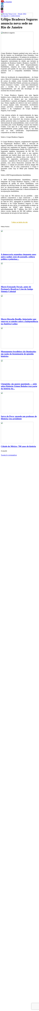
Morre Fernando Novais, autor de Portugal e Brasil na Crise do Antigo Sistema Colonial (17, 289)
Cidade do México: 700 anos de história (18, 446)
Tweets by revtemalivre (9, 455)
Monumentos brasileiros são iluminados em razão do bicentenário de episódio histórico (18, 353)
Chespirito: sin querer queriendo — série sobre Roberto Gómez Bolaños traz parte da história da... (19, 386)
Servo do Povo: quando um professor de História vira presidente (19, 417)
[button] (2, 2)
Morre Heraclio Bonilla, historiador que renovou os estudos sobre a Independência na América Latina (19, 321)
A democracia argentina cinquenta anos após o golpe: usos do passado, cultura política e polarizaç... (18, 256)
